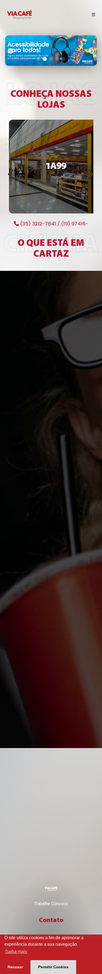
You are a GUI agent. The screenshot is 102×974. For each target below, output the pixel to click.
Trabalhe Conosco (51, 903)
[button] (10, 50)
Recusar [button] (15, 967)
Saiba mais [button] (16, 951)
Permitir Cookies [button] (53, 967)
